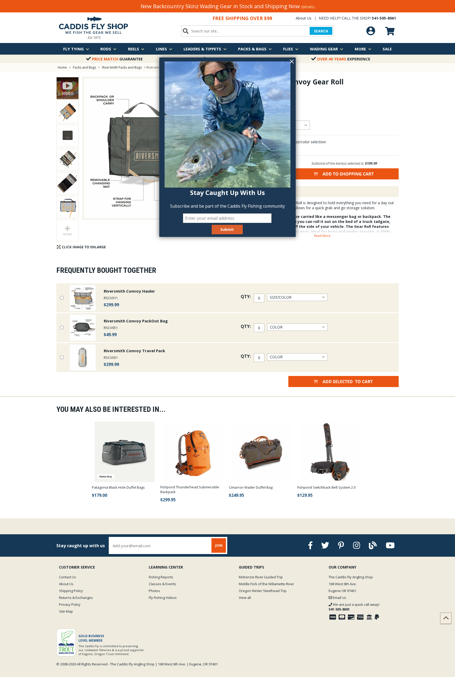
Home (62, 67)
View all (245, 597)
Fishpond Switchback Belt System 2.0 (326, 487)
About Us (303, 18)
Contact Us (67, 577)
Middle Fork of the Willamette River (266, 583)
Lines (161, 48)
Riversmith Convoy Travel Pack (134, 350)
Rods (105, 48)
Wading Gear (324, 48)
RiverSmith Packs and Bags (122, 67)
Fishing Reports (161, 577)
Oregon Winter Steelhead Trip (262, 590)
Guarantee (117, 58)
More (360, 48)
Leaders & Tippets (202, 48)
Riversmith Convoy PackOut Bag (136, 320)
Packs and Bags (84, 67)
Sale (387, 48)
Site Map (66, 611)
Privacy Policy (70, 604)
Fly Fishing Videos (163, 597)
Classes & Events (162, 583)
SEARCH (321, 31)
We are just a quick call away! (354, 607)
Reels (133, 48)
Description (263, 191)
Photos (154, 590)
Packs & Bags (252, 48)
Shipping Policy (71, 590)
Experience (343, 58)
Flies (288, 48)
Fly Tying (73, 48)
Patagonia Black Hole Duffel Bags (118, 487)
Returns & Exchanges (76, 597)
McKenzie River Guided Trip (261, 577)
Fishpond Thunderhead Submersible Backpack (189, 489)
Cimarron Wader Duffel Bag (251, 487)
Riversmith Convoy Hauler (129, 291)
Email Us (339, 597)
